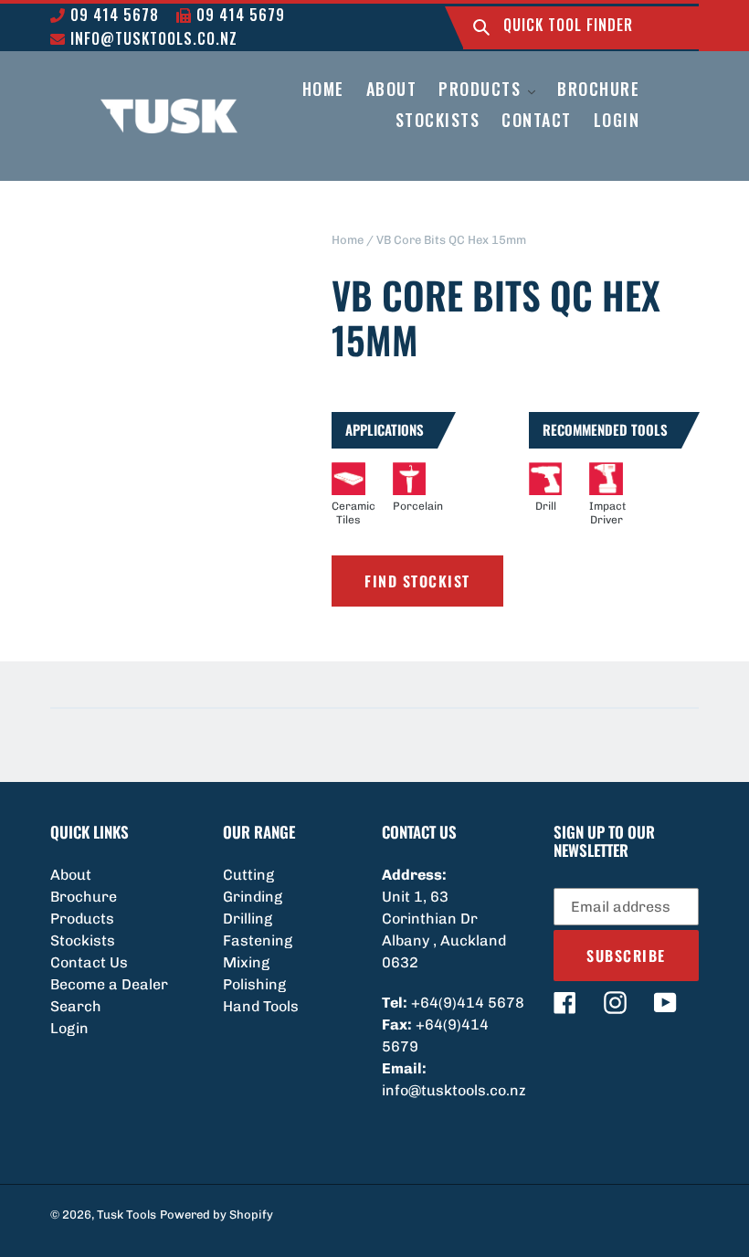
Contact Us (89, 962)
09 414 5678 (112, 15)
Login (69, 1028)
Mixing (246, 962)
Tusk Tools (126, 1214)
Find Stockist (417, 581)
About (70, 874)
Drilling (247, 918)
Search (75, 1006)
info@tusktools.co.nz (151, 38)
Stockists (82, 940)
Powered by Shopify (216, 1214)
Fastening (257, 940)
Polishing (254, 984)
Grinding (252, 896)
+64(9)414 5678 (467, 1002)
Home (348, 240)
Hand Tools (261, 1006)
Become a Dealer (109, 984)
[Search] (481, 27)
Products (82, 918)
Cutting (248, 874)
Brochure (83, 896)
